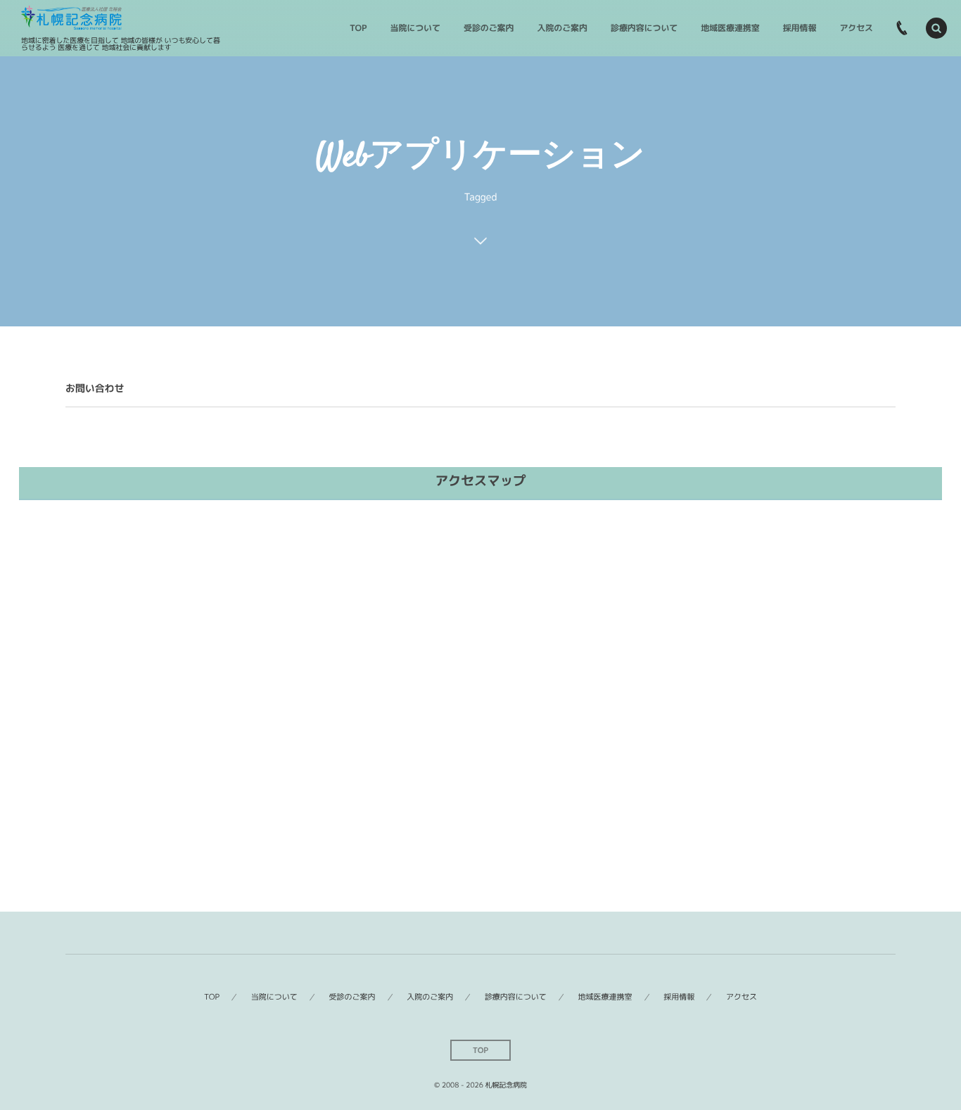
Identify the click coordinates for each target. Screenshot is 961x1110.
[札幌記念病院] (71, 18)
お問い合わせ (94, 388)
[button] (936, 28)
